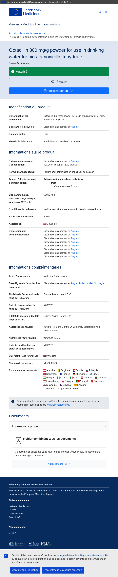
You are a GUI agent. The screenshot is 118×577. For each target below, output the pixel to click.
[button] (59, 81)
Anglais (75, 127)
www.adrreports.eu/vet (58, 405)
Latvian (89, 283)
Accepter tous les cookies (25, 570)
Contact (12, 533)
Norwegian (99, 283)
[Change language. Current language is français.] (100, 12)
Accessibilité (14, 517)
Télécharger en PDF (61, 90)
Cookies (12, 509)
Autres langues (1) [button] (57, 464)
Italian (82, 283)
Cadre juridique (16, 513)
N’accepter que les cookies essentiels (63, 570)
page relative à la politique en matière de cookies (84, 555)
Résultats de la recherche (32, 33)
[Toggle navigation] (106, 12)
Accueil (13, 33)
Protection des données (20, 506)
